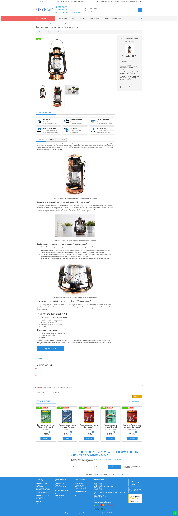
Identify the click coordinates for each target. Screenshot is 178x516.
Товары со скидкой (60, 486)
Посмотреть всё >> (135, 401)
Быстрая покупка (67, 430)
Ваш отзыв (38, 376)
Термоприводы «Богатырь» (43, 488)
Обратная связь (116, 18)
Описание (41, 139)
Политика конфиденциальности (42, 499)
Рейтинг (38, 392)
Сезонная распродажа (42, 483)
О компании (39, 491)
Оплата (73, 18)
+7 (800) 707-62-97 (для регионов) (68, 12)
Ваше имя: (38, 369)
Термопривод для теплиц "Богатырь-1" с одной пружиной (46, 427)
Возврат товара (59, 495)
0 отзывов (92, 32)
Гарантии (51, 139)
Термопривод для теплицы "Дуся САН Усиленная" (110, 427)
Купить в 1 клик (50, 348)
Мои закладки (79, 486)
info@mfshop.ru (98, 489)
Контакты (38, 501)
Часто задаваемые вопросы (43, 492)
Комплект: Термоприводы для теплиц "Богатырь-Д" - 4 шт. (132, 427)
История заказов (79, 485)
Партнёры (58, 485)
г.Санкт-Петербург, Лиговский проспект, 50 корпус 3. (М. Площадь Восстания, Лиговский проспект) (119, 1)
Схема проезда (94, 18)
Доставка (82, 18)
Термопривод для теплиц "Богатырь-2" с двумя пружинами (67, 427)
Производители (59, 483)
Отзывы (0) (62, 139)
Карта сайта (58, 497)
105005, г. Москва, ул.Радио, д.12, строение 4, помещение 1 (70, 1)
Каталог (41, 18)
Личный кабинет (79, 483)
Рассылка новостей (80, 488)
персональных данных (121, 474)
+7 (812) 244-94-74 (62, 10)
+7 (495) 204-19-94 (62, 7)
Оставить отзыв (137, 396)
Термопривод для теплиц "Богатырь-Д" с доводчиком (89, 427)
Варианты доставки (41, 497)
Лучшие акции (39, 486)
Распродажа (63, 18)
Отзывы (105, 18)
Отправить (115, 467)
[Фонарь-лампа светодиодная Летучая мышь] (43, 92)
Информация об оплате (42, 495)
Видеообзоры (39, 503)
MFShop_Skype (98, 488)
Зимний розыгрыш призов (43, 489)
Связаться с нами (60, 494)
